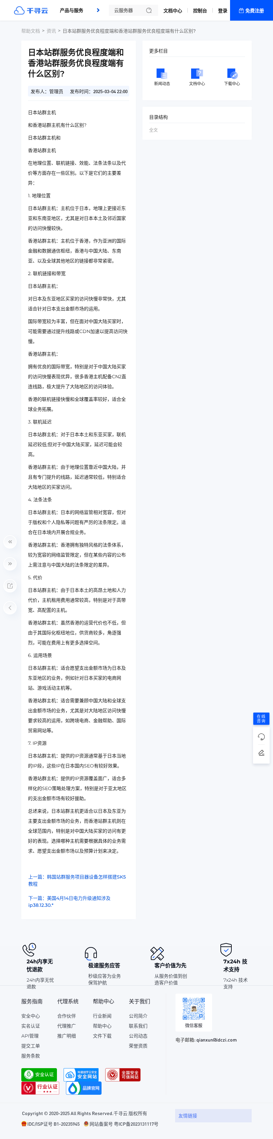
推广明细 (66, 1036)
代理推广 (66, 1026)
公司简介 (138, 1016)
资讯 (51, 31)
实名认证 (30, 1026)
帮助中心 (102, 1026)
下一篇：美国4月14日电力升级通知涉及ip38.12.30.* (69, 901)
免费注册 (254, 11)
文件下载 (102, 1036)
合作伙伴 (66, 1016)
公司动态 (138, 1036)
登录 (222, 11)
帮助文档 (30, 31)
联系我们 (138, 1026)
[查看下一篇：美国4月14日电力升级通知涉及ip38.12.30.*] (10, 563)
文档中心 (172, 11)
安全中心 (30, 1016)
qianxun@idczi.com (216, 1040)
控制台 (200, 11)
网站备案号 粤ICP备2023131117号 (124, 1124)
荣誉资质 (138, 1046)
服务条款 (30, 1056)
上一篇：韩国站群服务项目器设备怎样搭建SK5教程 (77, 880)
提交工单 (30, 1046)
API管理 (30, 1036)
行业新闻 (102, 1016)
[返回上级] (10, 607)
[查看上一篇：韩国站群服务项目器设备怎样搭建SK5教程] (10, 542)
